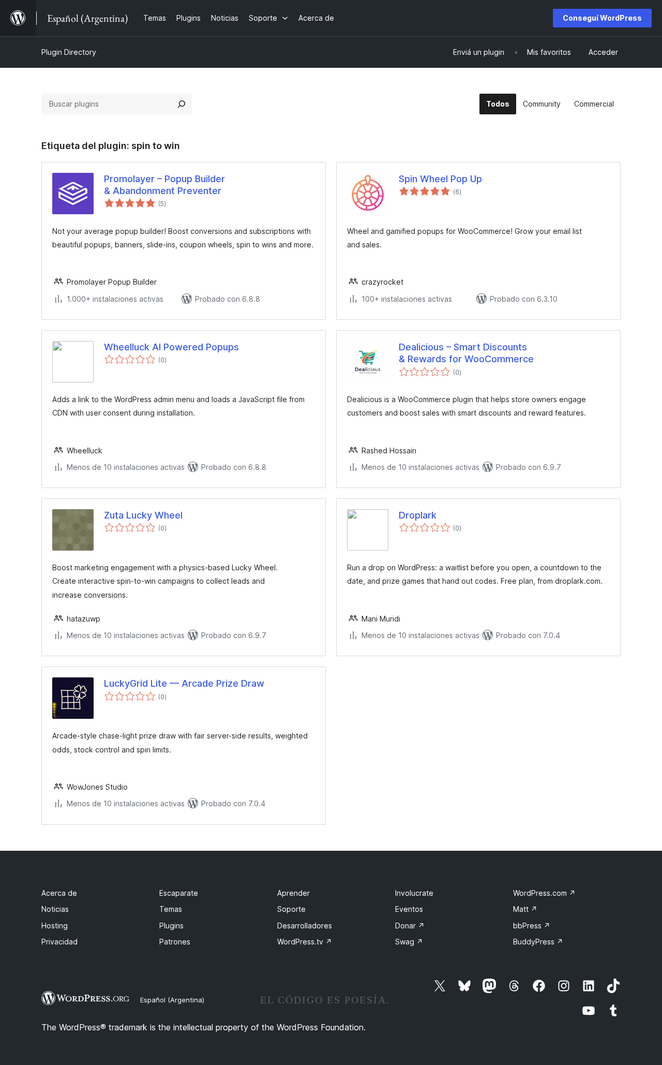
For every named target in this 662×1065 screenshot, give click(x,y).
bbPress (531, 925)
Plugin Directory (68, 52)
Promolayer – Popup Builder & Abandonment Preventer (164, 184)
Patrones (174, 941)
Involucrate (414, 893)
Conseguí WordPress (602, 17)
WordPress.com (544, 893)
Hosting (54, 925)
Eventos (409, 909)
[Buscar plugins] (181, 104)
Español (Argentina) (172, 1000)
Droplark (418, 515)
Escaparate (178, 893)
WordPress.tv (304, 941)
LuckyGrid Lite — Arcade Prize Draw (184, 683)
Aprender (293, 893)
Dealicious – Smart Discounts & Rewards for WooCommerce (466, 353)
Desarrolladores (304, 925)
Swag (409, 941)
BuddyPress (538, 941)
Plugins (171, 925)
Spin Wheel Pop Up (440, 178)
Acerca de (59, 893)
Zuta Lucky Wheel (143, 515)
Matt (525, 909)
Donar (410, 925)
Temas (170, 909)
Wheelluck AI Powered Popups (171, 347)
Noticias (55, 909)
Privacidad (59, 941)
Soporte (291, 909)
